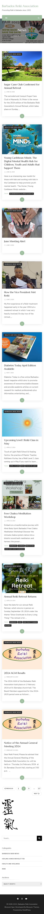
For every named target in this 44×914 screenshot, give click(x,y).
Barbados (13, 546)
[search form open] (38, 18)
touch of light (31, 466)
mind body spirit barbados (14, 549)
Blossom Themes (32, 907)
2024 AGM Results (14, 673)
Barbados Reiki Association (20, 6)
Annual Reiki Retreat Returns (20, 596)
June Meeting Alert (14, 241)
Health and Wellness (13, 127)
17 (39, 788)
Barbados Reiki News (13, 54)
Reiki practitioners (30, 622)
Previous (9, 788)
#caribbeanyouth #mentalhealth (21, 193)
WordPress (26, 910)
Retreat (8, 625)
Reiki (22, 466)
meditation (30, 546)
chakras (21, 546)
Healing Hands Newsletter (13, 859)
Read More (18, 116)
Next (36, 793)
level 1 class (14, 466)
